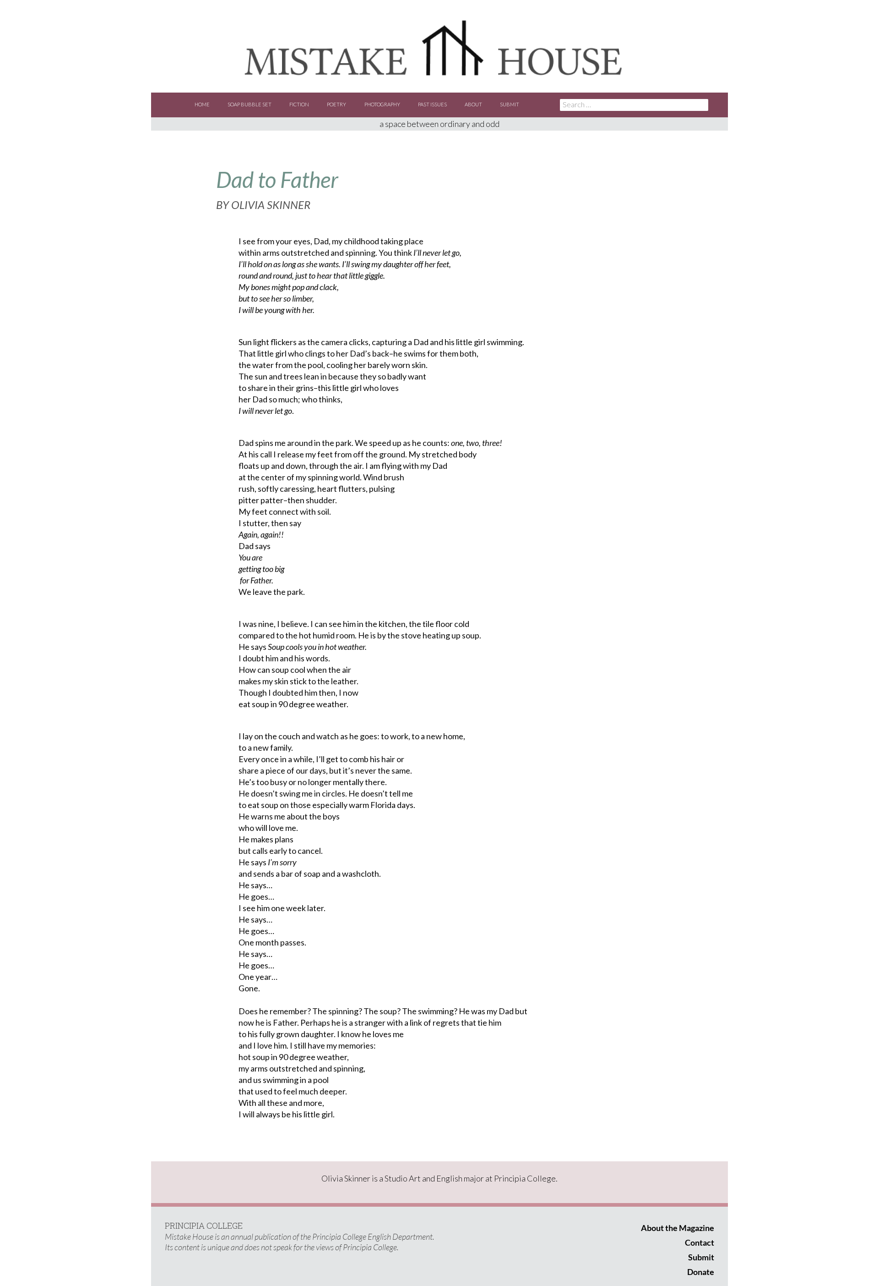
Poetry (336, 104)
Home (202, 104)
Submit (509, 104)
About (473, 104)
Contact (699, 1242)
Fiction (299, 104)
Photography (382, 104)
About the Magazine (677, 1228)
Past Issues (432, 104)
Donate (700, 1272)
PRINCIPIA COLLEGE (204, 1225)
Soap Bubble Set (249, 104)
